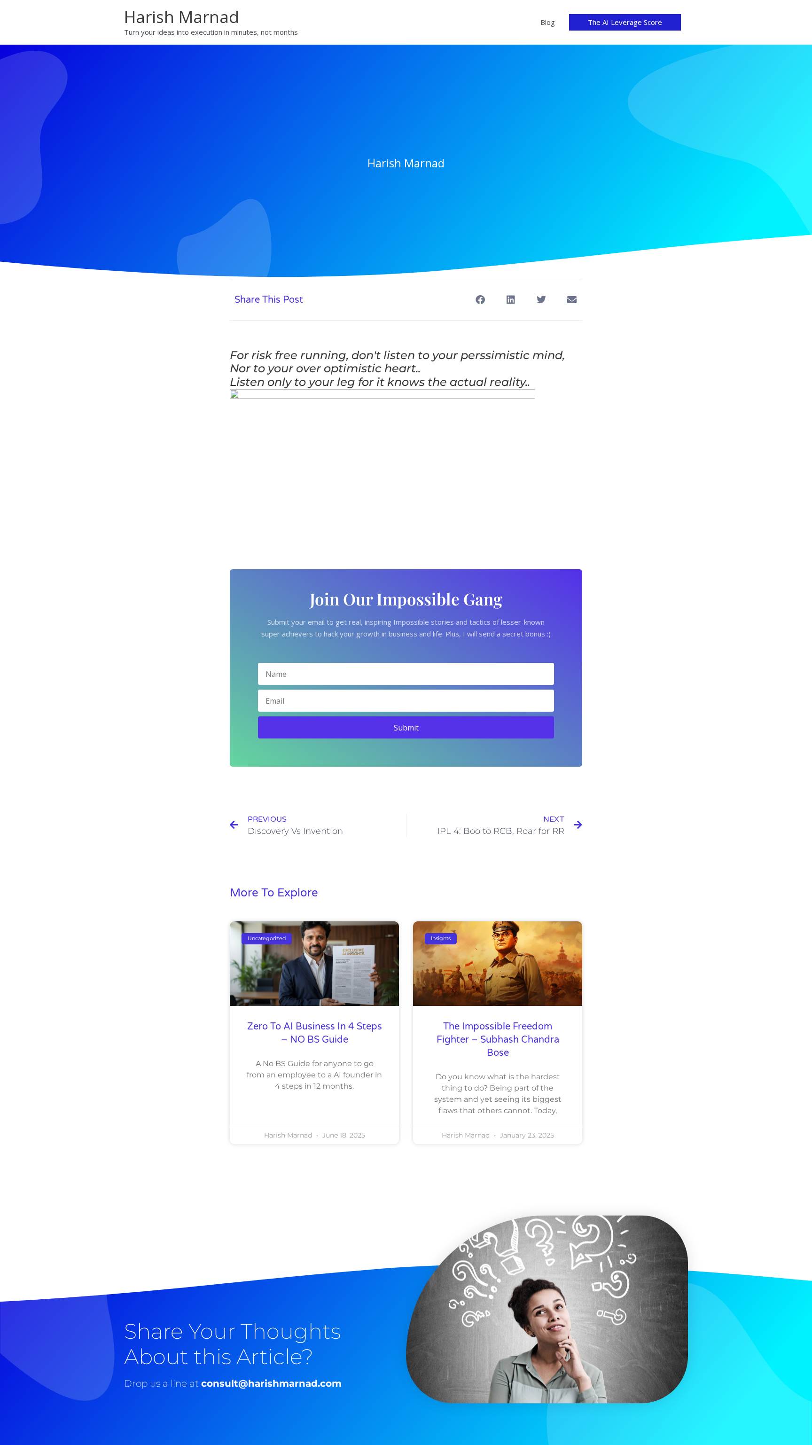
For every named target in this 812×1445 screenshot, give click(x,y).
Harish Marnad (181, 17)
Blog (547, 22)
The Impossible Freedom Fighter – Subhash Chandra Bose (498, 1040)
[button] (625, 22)
